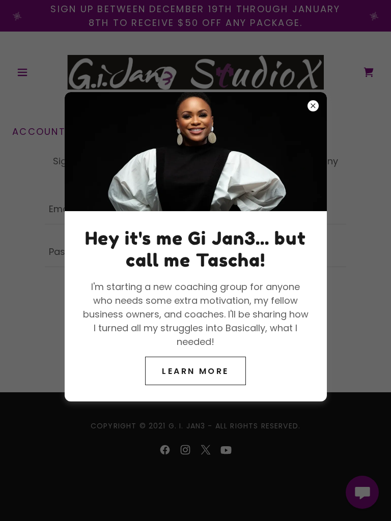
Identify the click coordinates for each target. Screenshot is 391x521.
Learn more (195, 371)
